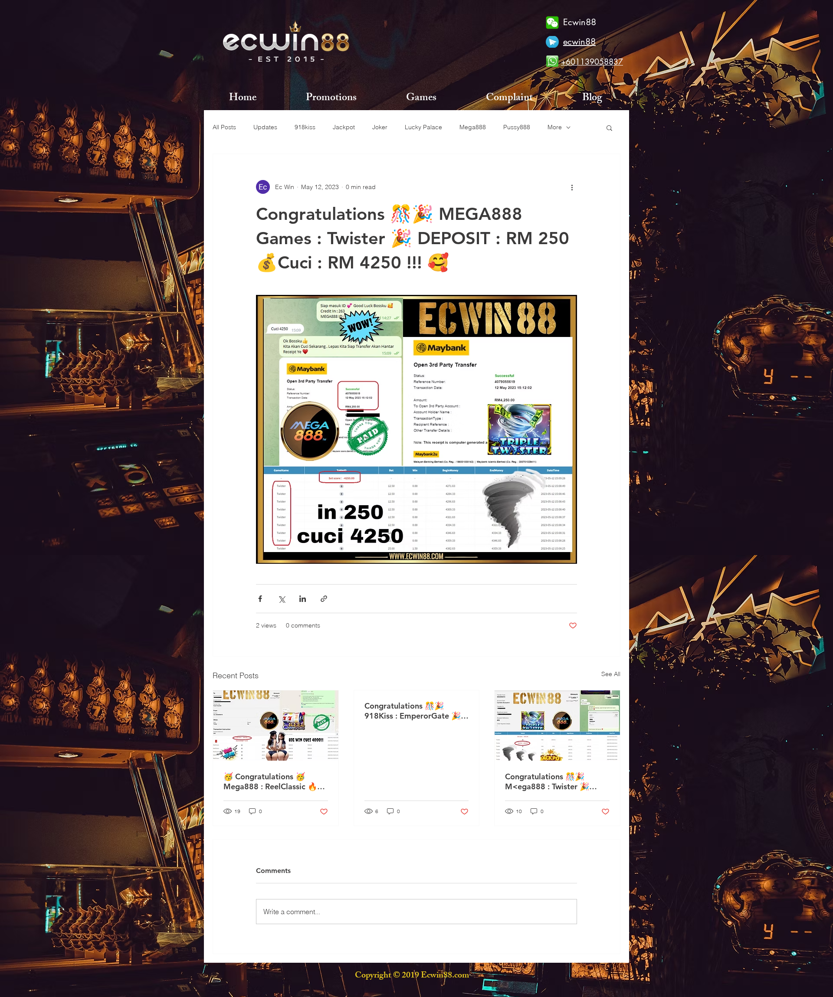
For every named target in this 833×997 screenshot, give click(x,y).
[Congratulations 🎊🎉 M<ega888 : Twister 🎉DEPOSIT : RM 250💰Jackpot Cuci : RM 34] (557, 725)
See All (610, 674)
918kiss (305, 127)
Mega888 (472, 127)
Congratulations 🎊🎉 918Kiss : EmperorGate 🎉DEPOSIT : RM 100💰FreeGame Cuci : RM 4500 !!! (416, 711)
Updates (265, 127)
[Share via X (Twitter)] (281, 599)
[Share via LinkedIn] (302, 599)
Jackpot (344, 127)
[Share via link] (324, 599)
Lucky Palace (423, 127)
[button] (609, 127)
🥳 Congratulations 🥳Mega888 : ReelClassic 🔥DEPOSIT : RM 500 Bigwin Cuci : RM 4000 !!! (270, 781)
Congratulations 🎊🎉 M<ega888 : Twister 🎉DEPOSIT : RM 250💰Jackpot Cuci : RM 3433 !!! (552, 781)
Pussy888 (516, 127)
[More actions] (572, 187)
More (555, 127)
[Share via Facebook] (260, 599)
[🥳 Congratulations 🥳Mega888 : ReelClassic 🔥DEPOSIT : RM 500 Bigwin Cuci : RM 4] (275, 725)
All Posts (224, 127)
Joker (379, 127)
